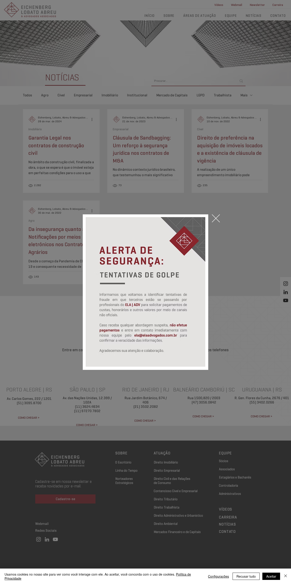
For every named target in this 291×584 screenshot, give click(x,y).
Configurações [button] (218, 576)
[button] (216, 218)
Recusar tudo (246, 576)
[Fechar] (285, 576)
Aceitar (271, 576)
